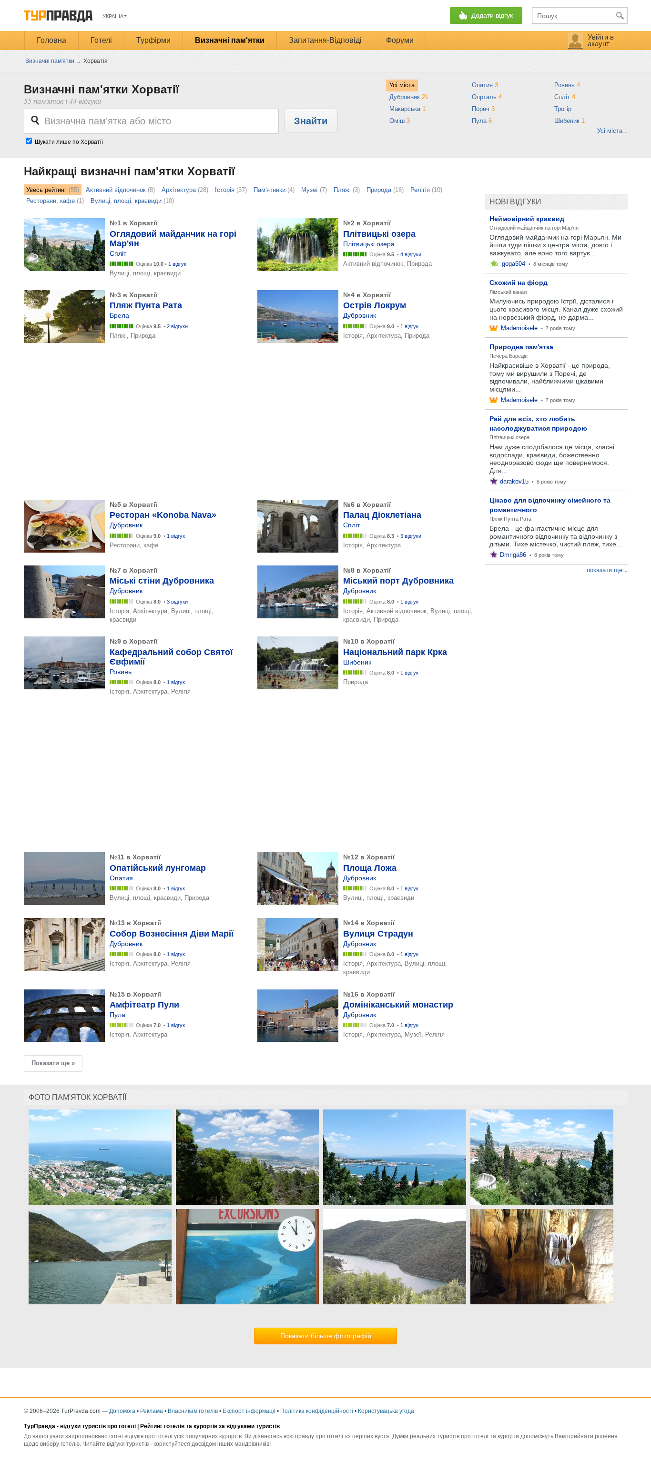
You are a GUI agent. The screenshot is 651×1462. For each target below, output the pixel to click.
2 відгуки (177, 326)
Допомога (122, 1411)
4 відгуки (410, 254)
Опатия (485, 85)
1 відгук (177, 264)
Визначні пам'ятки (229, 40)
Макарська (407, 108)
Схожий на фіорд (518, 282)
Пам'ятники (269, 189)
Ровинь (567, 85)
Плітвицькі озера (369, 244)
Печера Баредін (508, 356)
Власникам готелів (193, 1411)
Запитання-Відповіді (325, 40)
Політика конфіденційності (316, 1411)
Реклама (151, 1411)
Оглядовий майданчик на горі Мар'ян (534, 228)
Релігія (420, 189)
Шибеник (569, 120)
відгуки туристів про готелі (98, 1426)
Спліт (564, 97)
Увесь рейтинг (46, 189)
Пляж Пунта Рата (510, 519)
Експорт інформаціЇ (249, 1411)
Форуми (400, 40)
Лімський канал (508, 292)
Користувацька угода (386, 1411)
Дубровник (408, 97)
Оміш (399, 120)
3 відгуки (410, 536)
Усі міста (402, 85)
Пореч (483, 108)
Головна (51, 40)
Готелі (101, 40)
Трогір (563, 108)
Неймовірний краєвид (526, 218)
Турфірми (153, 40)
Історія (224, 189)
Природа (378, 189)
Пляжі (342, 189)
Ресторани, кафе (50, 200)
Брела (119, 315)
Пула (482, 120)
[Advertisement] (197, 422)
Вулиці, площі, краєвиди (126, 200)
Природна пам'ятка (521, 347)
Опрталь (487, 97)
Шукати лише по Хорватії (69, 142)
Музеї (309, 189)
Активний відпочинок (116, 189)
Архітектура (179, 189)
